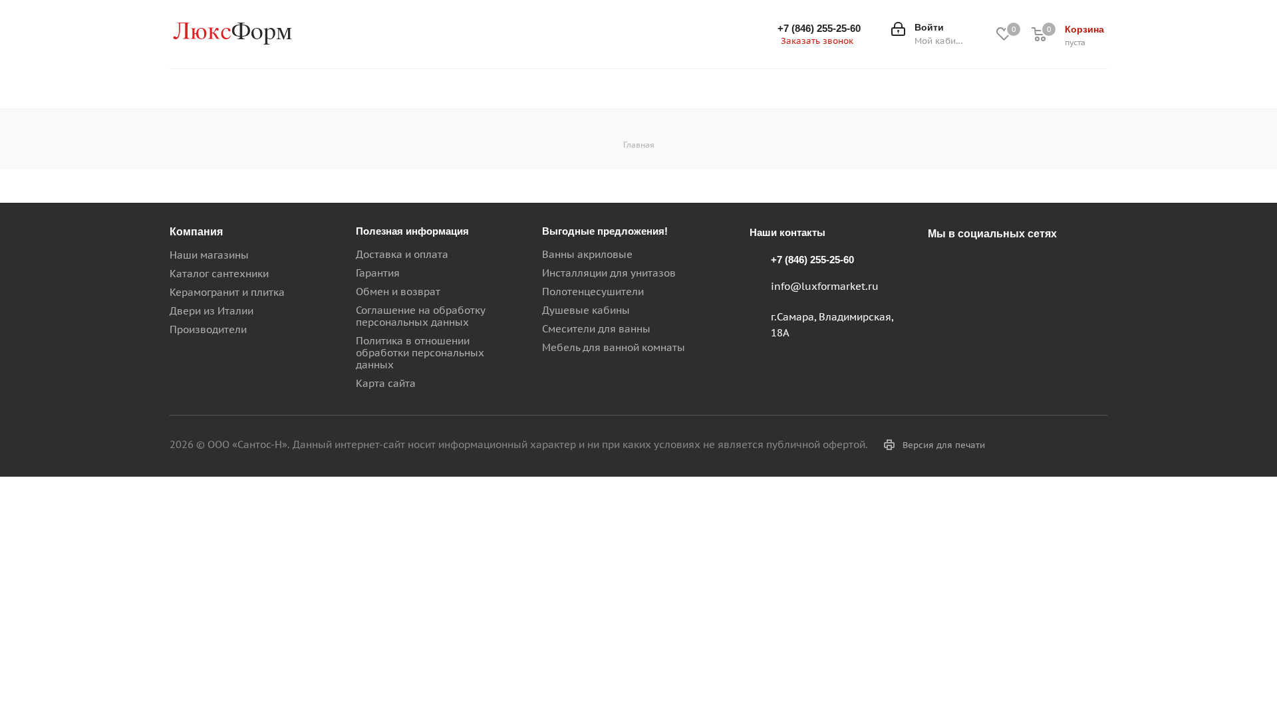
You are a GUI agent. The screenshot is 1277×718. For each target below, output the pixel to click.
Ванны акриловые (587, 254)
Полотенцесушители (593, 291)
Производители (208, 329)
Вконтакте (941, 264)
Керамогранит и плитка (227, 292)
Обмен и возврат (398, 291)
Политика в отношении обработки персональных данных (420, 352)
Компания (196, 231)
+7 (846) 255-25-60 (819, 28)
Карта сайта (386, 383)
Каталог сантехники (219, 273)
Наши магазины (209, 255)
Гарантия (378, 273)
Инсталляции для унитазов (609, 273)
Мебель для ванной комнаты (613, 347)
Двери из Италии (211, 310)
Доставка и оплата (402, 254)
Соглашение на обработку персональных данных (420, 316)
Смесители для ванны (596, 328)
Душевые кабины (586, 310)
